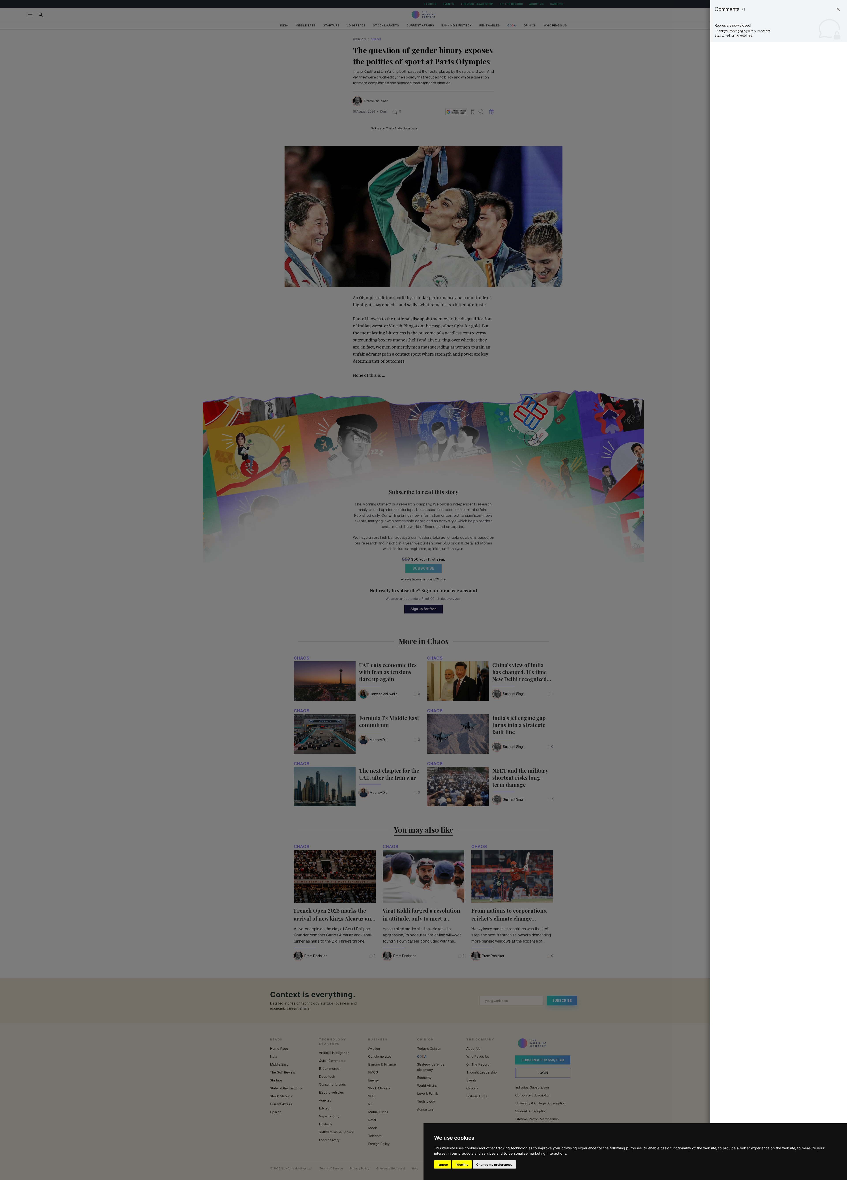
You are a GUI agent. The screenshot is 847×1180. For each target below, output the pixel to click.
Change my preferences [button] (494, 1164)
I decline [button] (462, 1164)
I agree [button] (443, 1164)
